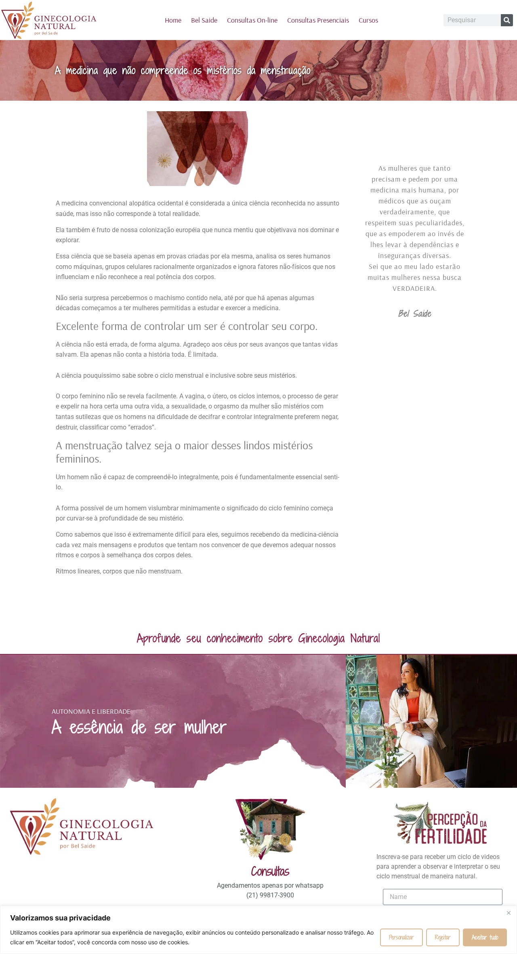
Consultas (270, 871)
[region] (258, 930)
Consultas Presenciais (318, 20)
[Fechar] (508, 913)
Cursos (368, 20)
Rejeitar (443, 937)
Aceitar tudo (485, 937)
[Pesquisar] (507, 20)
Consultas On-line (252, 20)
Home (173, 20)
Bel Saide (204, 20)
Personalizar (401, 937)
